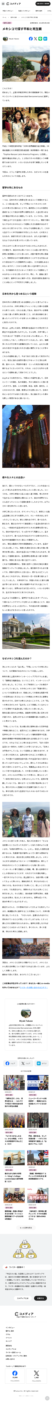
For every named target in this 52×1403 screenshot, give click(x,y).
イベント (9, 1338)
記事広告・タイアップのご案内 (16, 1356)
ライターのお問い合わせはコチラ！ (34, 987)
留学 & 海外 (10, 1331)
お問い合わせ (10, 1359)
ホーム (4, 17)
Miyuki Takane (14, 39)
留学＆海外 (14, 17)
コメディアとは (11, 1349)
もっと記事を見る (26, 1228)
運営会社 (9, 1345)
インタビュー (10, 1327)
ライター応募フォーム (13, 1352)
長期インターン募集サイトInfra (26, 1395)
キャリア (9, 1341)
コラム (8, 1334)
